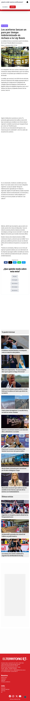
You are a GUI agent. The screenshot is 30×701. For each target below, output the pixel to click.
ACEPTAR (12, 7)
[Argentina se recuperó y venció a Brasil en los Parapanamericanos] (15, 506)
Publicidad (3, 680)
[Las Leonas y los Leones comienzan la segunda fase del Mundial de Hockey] (15, 545)
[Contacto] (20, 696)
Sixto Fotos (3, 690)
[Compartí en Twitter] (10, 262)
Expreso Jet (3, 688)
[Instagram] (13, 696)
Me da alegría (14, 287)
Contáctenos (3, 679)
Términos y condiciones (5, 681)
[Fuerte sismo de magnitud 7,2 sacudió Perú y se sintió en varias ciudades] (15, 402)
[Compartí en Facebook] (6, 262)
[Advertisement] (15, 169)
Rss (1, 692)
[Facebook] (10, 696)
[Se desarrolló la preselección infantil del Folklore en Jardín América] (15, 526)
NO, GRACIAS (5, 7)
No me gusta (14, 280)
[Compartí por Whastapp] (19, 262)
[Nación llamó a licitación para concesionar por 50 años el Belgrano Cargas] (15, 460)
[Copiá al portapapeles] (24, 262)
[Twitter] (17, 696)
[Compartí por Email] (15, 262)
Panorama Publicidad (5, 689)
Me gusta (14, 276)
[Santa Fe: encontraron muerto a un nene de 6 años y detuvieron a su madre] (15, 421)
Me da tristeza (14, 283)
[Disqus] (15, 312)
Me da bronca (14, 290)
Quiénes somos (4, 677)
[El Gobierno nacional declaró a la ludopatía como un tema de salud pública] (15, 342)
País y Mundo (4, 25)
